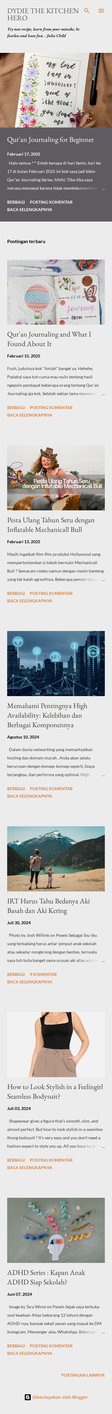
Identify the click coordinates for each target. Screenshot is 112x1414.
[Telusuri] (86, 10)
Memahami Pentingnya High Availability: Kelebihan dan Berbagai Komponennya (47, 715)
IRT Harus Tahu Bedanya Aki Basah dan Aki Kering (48, 905)
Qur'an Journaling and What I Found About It (49, 338)
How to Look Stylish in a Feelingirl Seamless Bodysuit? (55, 1091)
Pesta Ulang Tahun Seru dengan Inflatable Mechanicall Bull (51, 524)
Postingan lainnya (83, 1375)
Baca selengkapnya (29, 209)
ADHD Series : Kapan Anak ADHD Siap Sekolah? (46, 1277)
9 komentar (43, 974)
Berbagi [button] (16, 202)
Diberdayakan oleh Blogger (59, 1397)
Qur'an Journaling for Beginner (50, 139)
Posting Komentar (51, 202)
